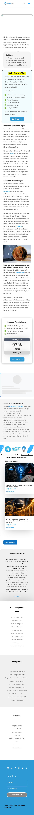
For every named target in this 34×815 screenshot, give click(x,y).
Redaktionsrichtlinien (15, 406)
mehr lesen (10, 491)
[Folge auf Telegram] (26, 768)
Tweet (11, 153)
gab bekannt (20, 273)
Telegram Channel (27, 455)
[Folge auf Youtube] (22, 768)
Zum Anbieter (17, 359)
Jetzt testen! (17, 119)
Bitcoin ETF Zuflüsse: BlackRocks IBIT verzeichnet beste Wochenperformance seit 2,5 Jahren (18, 521)
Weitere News (10, 542)
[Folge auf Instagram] (8, 768)
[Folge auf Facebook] (15, 768)
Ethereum (6, 191)
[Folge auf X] (18, 768)
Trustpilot (17, 596)
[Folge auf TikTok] (11, 768)
